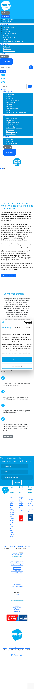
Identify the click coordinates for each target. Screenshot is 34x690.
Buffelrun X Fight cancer (14, 128)
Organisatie (6, 31)
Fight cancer (10, 94)
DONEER (4, 56)
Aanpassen (16, 366)
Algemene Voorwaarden (16, 546)
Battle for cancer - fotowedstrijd (13, 41)
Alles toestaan (17, 360)
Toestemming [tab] (6, 327)
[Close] (4, 168)
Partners (9, 106)
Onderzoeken (4, 44)
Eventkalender (7, 21)
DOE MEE (6, 62)
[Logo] (6, 6)
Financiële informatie (9, 33)
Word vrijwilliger (8, 19)
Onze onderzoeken (9, 51)
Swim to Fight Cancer (13, 126)
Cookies (27, 546)
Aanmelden (8, 436)
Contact (5, 39)
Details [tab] (17, 327)
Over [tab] (28, 327)
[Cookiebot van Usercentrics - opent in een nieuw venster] (24, 322)
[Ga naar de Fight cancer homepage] (5, 490)
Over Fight (3, 24)
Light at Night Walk (12, 122)
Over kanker (7, 49)
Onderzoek (6, 47)
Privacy (5, 546)
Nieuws (5, 29)
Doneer (17, 594)
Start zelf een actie (12, 118)
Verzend (17, 483)
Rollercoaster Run (12, 124)
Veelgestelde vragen (9, 37)
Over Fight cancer (8, 27)
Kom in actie (7, 115)
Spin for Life (10, 130)
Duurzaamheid (11, 102)
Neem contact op (8, 276)
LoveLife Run (10, 120)
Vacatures (6, 35)
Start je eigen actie (17, 561)
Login (3, 71)
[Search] (31, 67)
